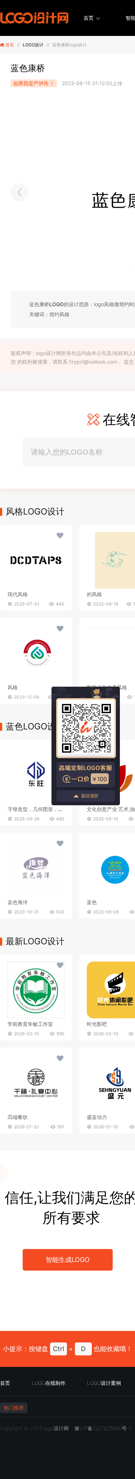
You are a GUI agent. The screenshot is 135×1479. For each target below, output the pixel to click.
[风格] (36, 560)
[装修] (19, 192)
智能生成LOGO (68, 1259)
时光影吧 (97, 1024)
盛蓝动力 (97, 1117)
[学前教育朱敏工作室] (36, 990)
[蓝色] (36, 775)
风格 (13, 687)
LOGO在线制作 (49, 1383)
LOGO (56, 304)
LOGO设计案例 (104, 1383)
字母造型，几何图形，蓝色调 (40, 809)
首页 (89, 18)
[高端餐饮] (36, 1083)
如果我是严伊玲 (31, 83)
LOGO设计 (33, 44)
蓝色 (92, 902)
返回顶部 (89, 795)
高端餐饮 (18, 1117)
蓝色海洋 (18, 902)
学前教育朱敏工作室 (30, 1024)
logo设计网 (56, 1428)
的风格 (94, 594)
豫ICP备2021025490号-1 (103, 1428)
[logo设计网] (34, 18)
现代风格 (18, 594)
